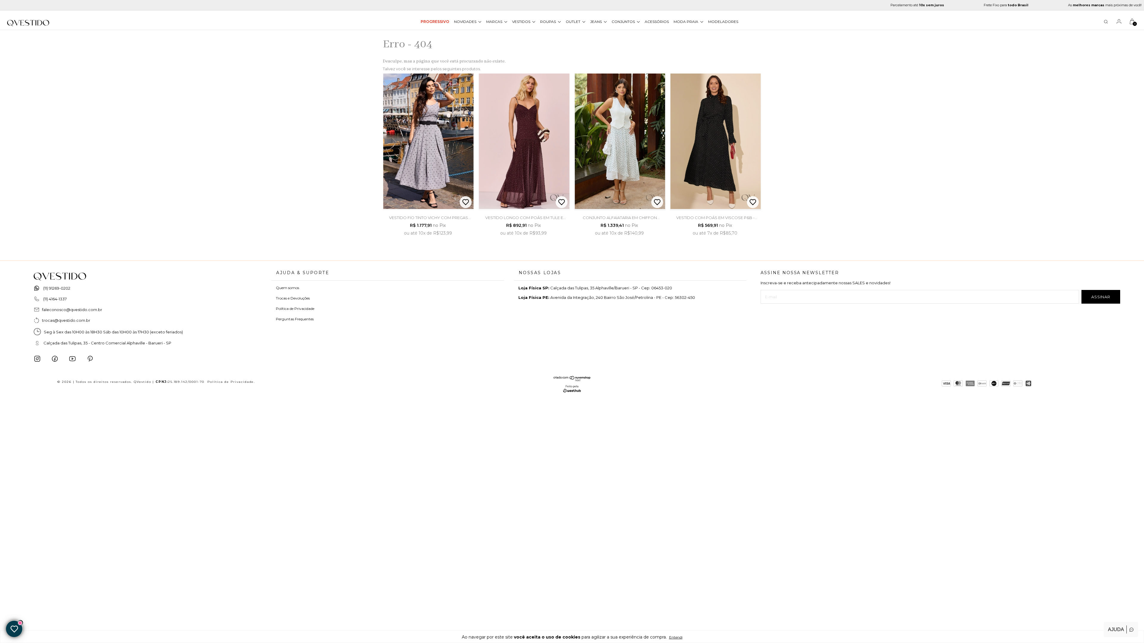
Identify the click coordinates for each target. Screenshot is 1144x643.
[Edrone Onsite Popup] (572, 321)
